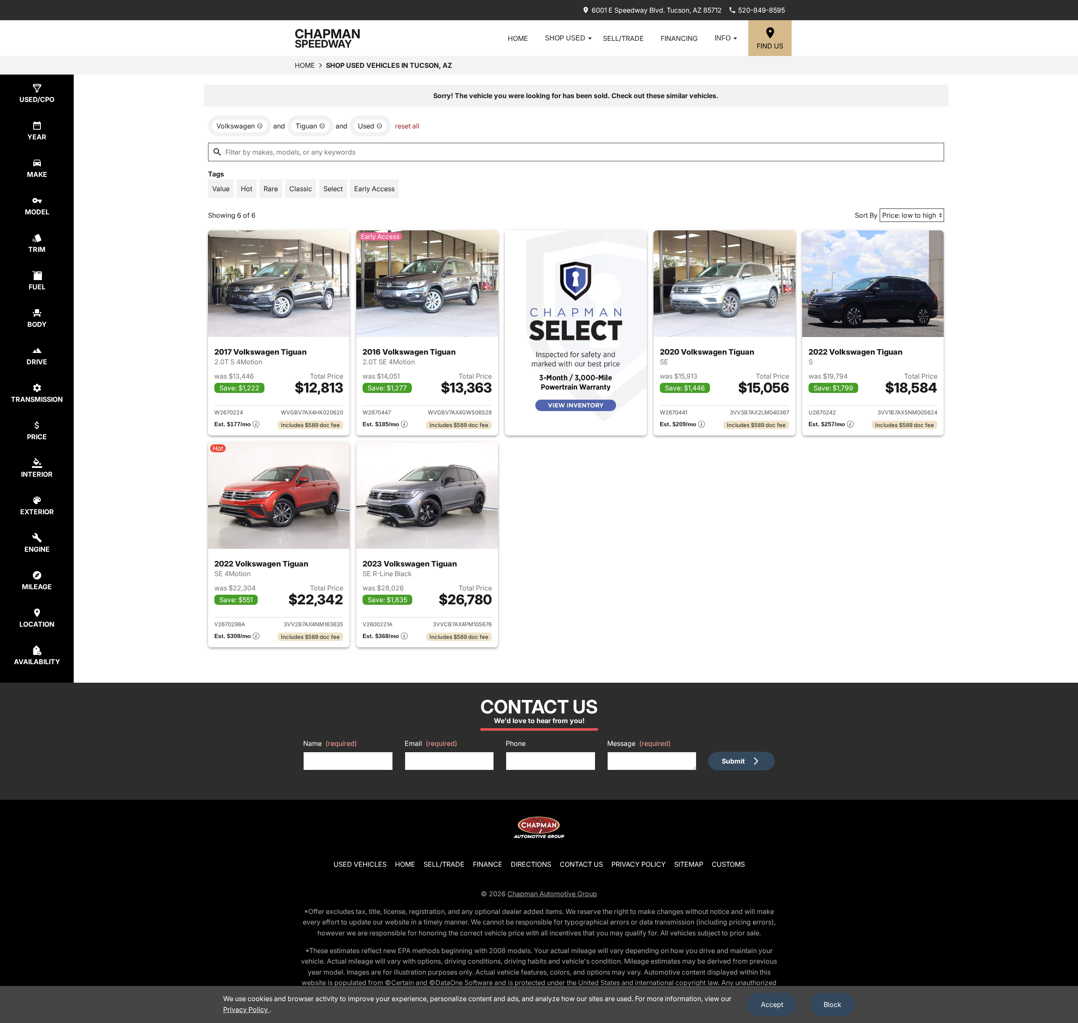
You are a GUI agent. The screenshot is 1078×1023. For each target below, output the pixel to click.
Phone (516, 743)
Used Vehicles (360, 864)
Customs (728, 864)
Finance (487, 864)
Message (639, 743)
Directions (531, 864)
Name (330, 743)
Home (518, 38)
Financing (679, 38)
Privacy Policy (638, 864)
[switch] (221, 188)
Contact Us (581, 864)
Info (723, 38)
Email (431, 743)
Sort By (866, 215)
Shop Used (565, 38)
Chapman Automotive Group (552, 893)
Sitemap (688, 864)
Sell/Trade (623, 38)
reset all (407, 126)
